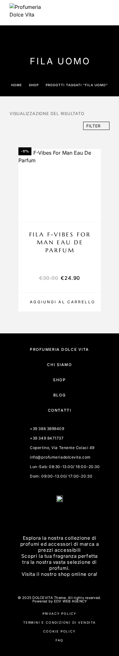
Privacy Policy (59, 613)
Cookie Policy (59, 631)
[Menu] (103, 12)
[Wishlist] (93, 213)
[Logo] (25, 12)
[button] (59, 302)
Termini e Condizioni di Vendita (59, 622)
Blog (59, 395)
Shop (34, 85)
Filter (93, 125)
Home (16, 85)
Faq (59, 640)
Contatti (59, 410)
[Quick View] (93, 202)
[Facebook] (52, 516)
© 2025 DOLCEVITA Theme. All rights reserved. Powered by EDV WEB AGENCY (59, 599)
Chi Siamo (59, 364)
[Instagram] (67, 516)
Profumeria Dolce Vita (59, 349)
